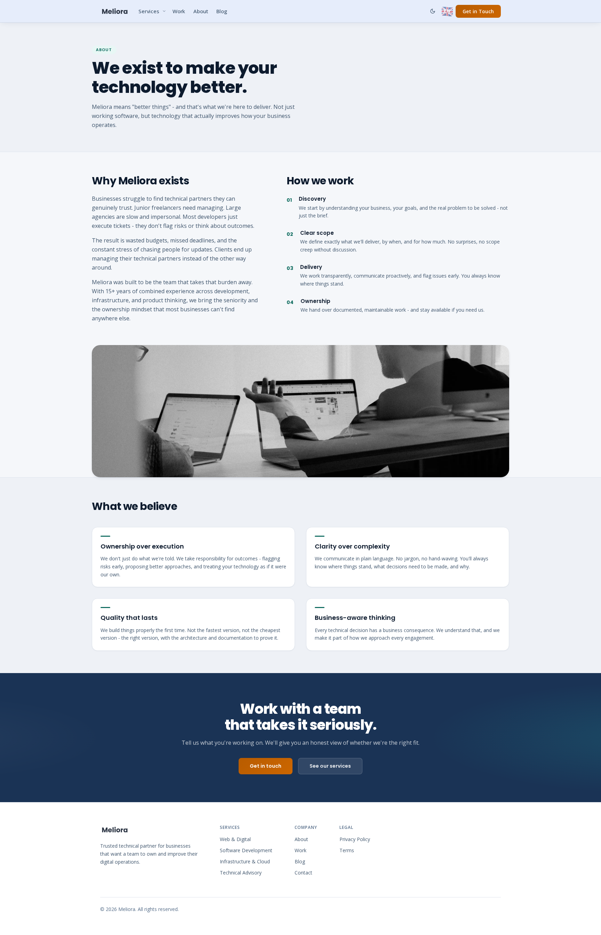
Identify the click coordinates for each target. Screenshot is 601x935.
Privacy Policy (354, 839)
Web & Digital (235, 839)
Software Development (246, 850)
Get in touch (265, 765)
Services (148, 11)
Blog (221, 11)
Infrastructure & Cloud (245, 861)
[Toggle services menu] (164, 11)
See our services (330, 765)
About (200, 11)
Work (179, 11)
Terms (346, 850)
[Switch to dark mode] (432, 11)
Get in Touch (478, 11)
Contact (303, 872)
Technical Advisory (241, 872)
